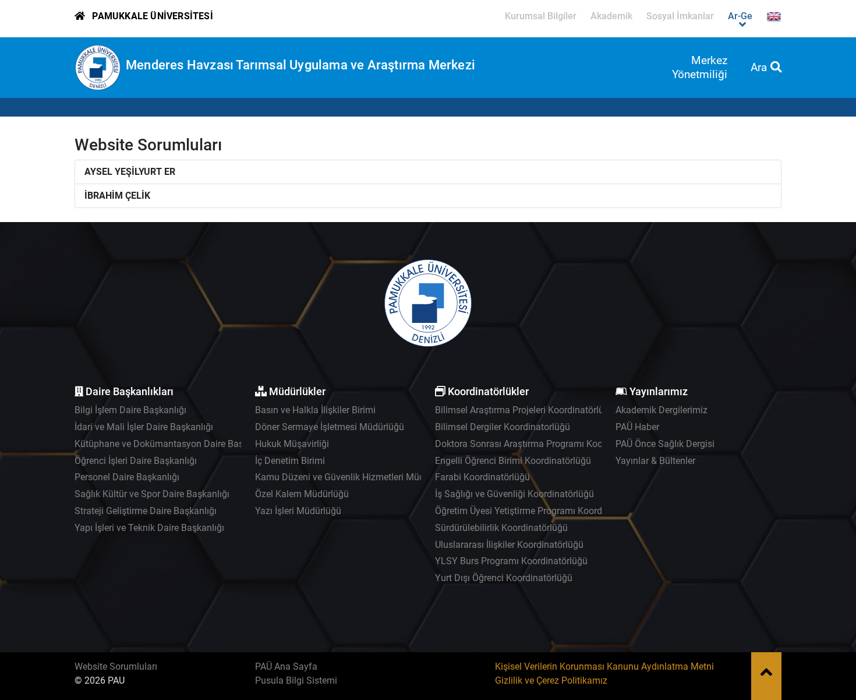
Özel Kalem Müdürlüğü (302, 494)
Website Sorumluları (116, 666)
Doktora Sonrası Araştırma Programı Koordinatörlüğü (544, 443)
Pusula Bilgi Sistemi (296, 680)
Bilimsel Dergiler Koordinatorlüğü (502, 426)
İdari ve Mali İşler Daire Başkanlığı (144, 426)
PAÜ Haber (637, 426)
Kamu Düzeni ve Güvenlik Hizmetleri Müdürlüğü (353, 477)
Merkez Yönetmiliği (699, 67)
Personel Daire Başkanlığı (127, 477)
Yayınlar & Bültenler (655, 460)
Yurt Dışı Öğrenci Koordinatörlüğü (503, 577)
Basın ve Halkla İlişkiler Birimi (315, 410)
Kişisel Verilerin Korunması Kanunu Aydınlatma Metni (604, 666)
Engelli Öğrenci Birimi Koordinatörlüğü (513, 460)
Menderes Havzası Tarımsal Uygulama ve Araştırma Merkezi (300, 65)
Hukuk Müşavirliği (292, 443)
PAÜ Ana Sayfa (286, 666)
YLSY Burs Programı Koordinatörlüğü (511, 561)
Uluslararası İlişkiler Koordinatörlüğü (509, 544)
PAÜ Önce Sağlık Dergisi (665, 443)
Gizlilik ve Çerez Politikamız (551, 680)
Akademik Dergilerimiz (662, 410)
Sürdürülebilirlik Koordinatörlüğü (501, 527)
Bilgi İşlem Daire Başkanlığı (130, 410)
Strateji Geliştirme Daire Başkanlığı (146, 510)
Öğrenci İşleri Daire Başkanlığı (136, 460)
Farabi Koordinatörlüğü (482, 477)
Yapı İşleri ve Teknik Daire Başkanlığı (149, 527)
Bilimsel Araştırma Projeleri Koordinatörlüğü (524, 410)
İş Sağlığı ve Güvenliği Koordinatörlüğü (514, 494)
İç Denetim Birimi (290, 460)
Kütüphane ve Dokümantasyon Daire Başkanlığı (173, 443)
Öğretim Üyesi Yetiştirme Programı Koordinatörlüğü (539, 510)
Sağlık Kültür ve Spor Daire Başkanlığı (152, 494)
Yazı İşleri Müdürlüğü (298, 510)
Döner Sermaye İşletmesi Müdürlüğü (329, 426)
